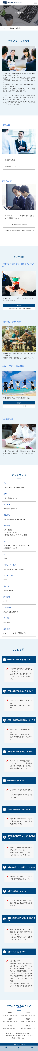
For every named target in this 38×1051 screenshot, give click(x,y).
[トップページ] (7, 2)
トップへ (19, 1044)
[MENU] (35, 2)
